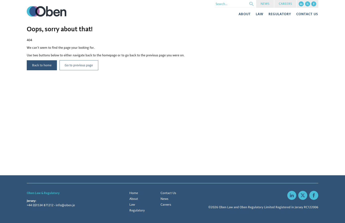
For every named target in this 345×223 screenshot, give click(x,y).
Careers (166, 204)
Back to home (42, 65)
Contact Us (168, 193)
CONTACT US (307, 14)
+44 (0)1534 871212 (40, 205)
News (164, 199)
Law (259, 14)
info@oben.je (65, 205)
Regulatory (280, 14)
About (245, 14)
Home (133, 193)
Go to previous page (79, 65)
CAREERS (285, 4)
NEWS (265, 4)
